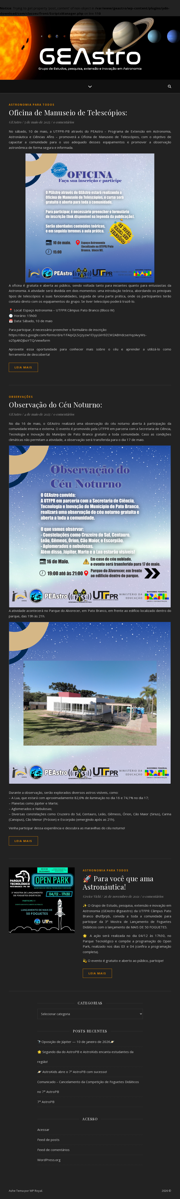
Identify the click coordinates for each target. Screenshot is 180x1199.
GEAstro (15, 122)
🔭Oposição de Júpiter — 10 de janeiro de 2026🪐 (75, 1041)
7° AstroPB (45, 1102)
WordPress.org (49, 1160)
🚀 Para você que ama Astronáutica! (118, 882)
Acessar (43, 1129)
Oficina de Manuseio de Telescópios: (68, 112)
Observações (21, 397)
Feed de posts (48, 1139)
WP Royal (36, 1191)
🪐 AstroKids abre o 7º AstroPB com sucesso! (72, 1071)
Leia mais (23, 367)
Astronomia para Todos (31, 105)
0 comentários (63, 122)
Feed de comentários (53, 1149)
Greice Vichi (92, 896)
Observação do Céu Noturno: (55, 404)
